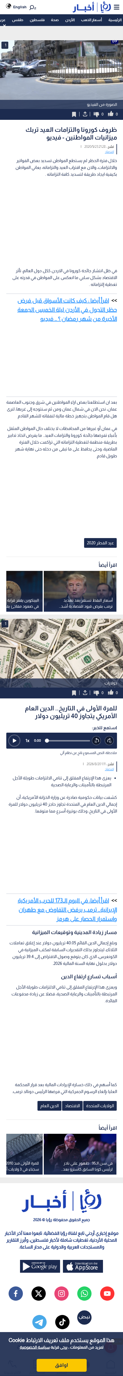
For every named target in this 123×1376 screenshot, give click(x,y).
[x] (38, 1293)
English (20, 7)
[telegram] (39, 1322)
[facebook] (16, 1293)
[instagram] (61, 1293)
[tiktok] (62, 1322)
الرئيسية (115, 20)
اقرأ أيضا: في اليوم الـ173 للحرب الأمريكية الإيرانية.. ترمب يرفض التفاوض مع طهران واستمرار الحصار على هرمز (67, 909)
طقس (17, 20)
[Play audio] (14, 740)
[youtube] (107, 1293)
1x (27, 740)
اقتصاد (109, 152)
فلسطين (37, 20)
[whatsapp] (84, 1293)
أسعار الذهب (91, 20)
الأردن (70, 20)
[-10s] (96, 741)
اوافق (61, 1365)
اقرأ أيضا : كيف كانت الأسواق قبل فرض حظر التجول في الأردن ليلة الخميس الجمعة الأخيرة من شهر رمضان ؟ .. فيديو (67, 309)
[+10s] (109, 741)
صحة (55, 20)
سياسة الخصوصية (35, 1347)
